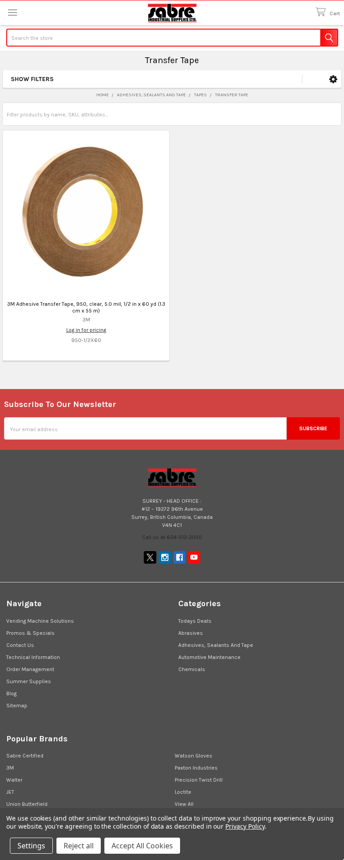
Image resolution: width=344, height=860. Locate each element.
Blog (11, 693)
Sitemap (16, 705)
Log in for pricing (86, 330)
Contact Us (20, 645)
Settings (31, 846)
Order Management (30, 669)
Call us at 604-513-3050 (172, 537)
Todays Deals (194, 621)
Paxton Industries (196, 768)
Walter (14, 780)
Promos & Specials (30, 633)
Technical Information (33, 657)
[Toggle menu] (12, 12)
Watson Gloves (193, 756)
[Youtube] (194, 557)
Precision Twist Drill (199, 780)
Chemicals (191, 669)
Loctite (183, 792)
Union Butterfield (26, 804)
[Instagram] (165, 557)
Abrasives (190, 633)
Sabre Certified (24, 756)
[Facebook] (179, 557)
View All (184, 804)
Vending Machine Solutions (40, 621)
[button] (333, 79)
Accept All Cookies (142, 846)
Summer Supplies (28, 681)
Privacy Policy (244, 826)
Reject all (79, 846)
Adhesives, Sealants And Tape (215, 645)
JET (10, 792)
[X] (150, 557)
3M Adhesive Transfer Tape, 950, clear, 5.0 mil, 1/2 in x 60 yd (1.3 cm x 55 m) (86, 307)
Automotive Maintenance (209, 657)
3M (10, 768)
